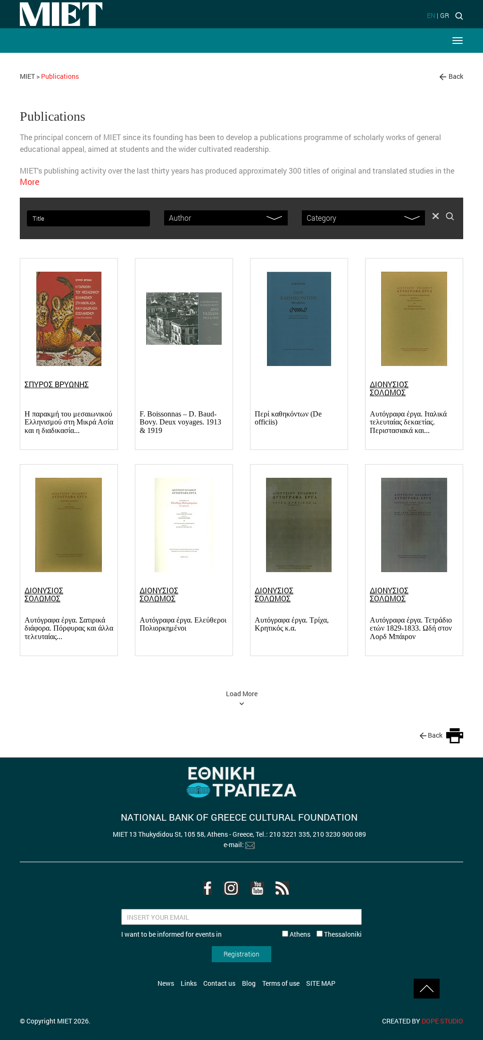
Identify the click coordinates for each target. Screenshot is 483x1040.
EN (431, 15)
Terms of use (281, 983)
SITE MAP (320, 983)
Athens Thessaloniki (325, 934)
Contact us (219, 983)
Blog (249, 983)
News (166, 983)
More (30, 181)
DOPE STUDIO (442, 1020)
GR (444, 15)
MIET (27, 76)
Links (189, 983)
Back (456, 76)
